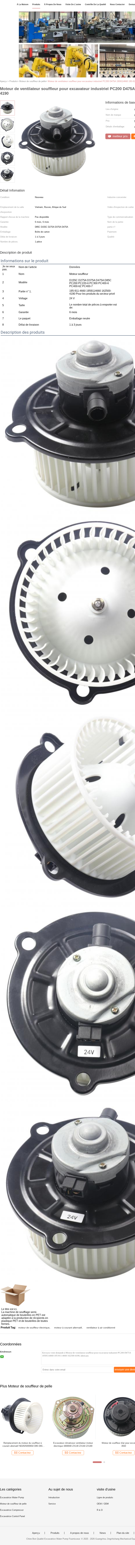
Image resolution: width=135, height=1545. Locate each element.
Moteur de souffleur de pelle (13, 1504)
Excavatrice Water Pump (12, 1497)
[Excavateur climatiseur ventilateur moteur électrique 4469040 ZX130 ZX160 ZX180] (73, 1416)
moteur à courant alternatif (68, 1327)
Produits (36, 4)
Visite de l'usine (73, 4)
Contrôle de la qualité (95, 4)
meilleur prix (120, 136)
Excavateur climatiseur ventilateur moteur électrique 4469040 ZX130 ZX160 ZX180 (73, 1444)
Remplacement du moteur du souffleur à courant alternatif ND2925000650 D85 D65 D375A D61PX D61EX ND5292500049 (22, 1445)
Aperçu (36, 1533)
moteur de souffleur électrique (34, 1327)
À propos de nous (52, 4)
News (103, 1533)
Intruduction (54, 1497)
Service (52, 1504)
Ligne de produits (105, 1497)
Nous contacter (117, 4)
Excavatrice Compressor (12, 1510)
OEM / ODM (103, 1504)
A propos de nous (79, 1533)
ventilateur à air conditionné (100, 1327)
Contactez (24, 1452)
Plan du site (123, 1533)
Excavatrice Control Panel (12, 1516)
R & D (100, 1510)
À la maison (22, 4)
